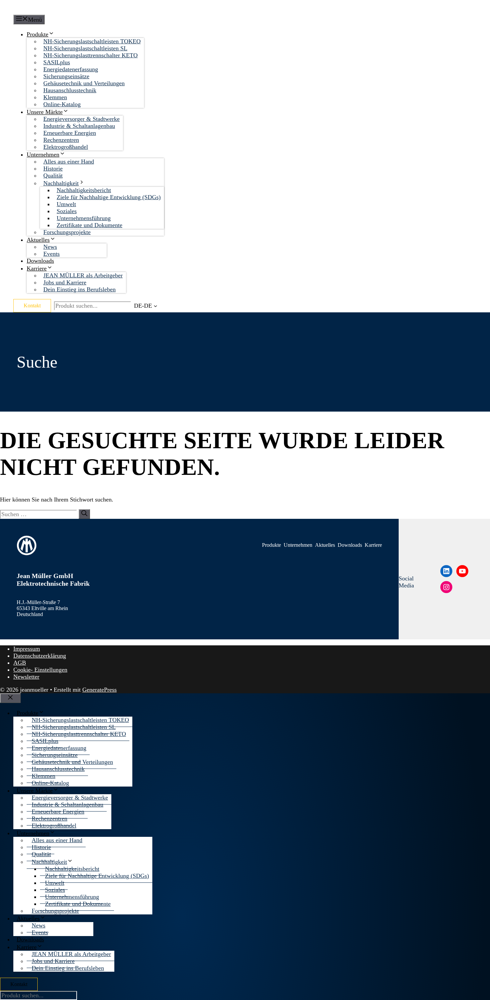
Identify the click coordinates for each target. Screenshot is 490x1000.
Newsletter (26, 676)
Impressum (26, 648)
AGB (19, 662)
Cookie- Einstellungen (40, 669)
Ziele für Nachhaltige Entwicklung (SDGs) (109, 197)
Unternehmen (43, 154)
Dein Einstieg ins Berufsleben (79, 289)
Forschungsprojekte (67, 232)
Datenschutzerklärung (39, 655)
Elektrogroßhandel (65, 147)
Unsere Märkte (45, 112)
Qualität (53, 175)
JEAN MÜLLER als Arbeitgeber (83, 275)
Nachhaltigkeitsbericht (84, 190)
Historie (53, 168)
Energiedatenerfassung (70, 69)
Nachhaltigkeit (61, 183)
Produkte (37, 34)
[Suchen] (84, 514)
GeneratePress (99, 689)
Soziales (67, 211)
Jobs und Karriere (64, 282)
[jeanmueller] (44, 7)
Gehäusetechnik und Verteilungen (84, 83)
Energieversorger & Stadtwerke (81, 119)
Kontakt (32, 305)
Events (51, 253)
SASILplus (56, 62)
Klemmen (55, 97)
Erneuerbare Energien (69, 133)
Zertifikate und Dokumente (89, 225)
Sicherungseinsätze (66, 76)
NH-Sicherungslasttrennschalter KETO (90, 55)
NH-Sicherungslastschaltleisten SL (85, 48)
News (50, 246)
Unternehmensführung (84, 218)
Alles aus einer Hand (68, 161)
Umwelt (66, 204)
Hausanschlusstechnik (69, 90)
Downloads (40, 260)
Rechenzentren (61, 140)
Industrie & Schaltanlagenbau (79, 126)
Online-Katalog (62, 104)
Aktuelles (38, 239)
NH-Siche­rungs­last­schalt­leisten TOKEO (92, 41)
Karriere (37, 268)
